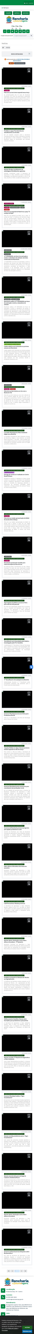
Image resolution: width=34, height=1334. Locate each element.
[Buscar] (31, 35)
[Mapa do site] (24, 31)
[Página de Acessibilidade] (28, 31)
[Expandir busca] (29, 54)
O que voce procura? (7, 35)
